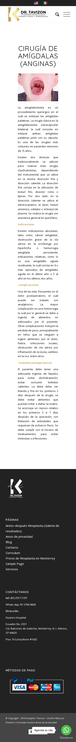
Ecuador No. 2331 (16, 624)
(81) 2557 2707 (16, 598)
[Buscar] (55, 14)
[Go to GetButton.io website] (66, 738)
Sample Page (15, 564)
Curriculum (13, 553)
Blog (9, 542)
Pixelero (10, 722)
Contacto (12, 547)
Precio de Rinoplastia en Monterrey (30, 558)
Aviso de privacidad (19, 536)
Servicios (12, 569)
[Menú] (64, 14)
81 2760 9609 (28, 604)
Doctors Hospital (16, 617)
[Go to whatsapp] (66, 730)
